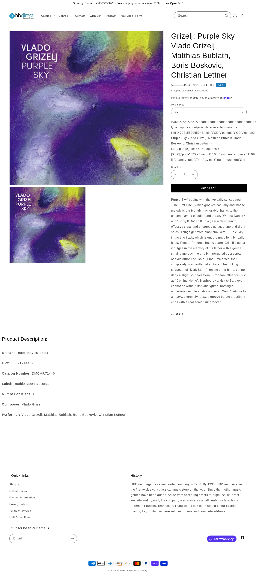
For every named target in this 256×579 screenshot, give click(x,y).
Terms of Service (20, 510)
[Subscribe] (72, 538)
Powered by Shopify (137, 570)
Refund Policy (18, 490)
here (166, 511)
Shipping (176, 90)
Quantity (176, 167)
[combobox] (202, 16)
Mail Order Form (20, 517)
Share (179, 313)
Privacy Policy (18, 504)
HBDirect (122, 570)
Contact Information (22, 497)
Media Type (177, 104)
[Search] (226, 16)
